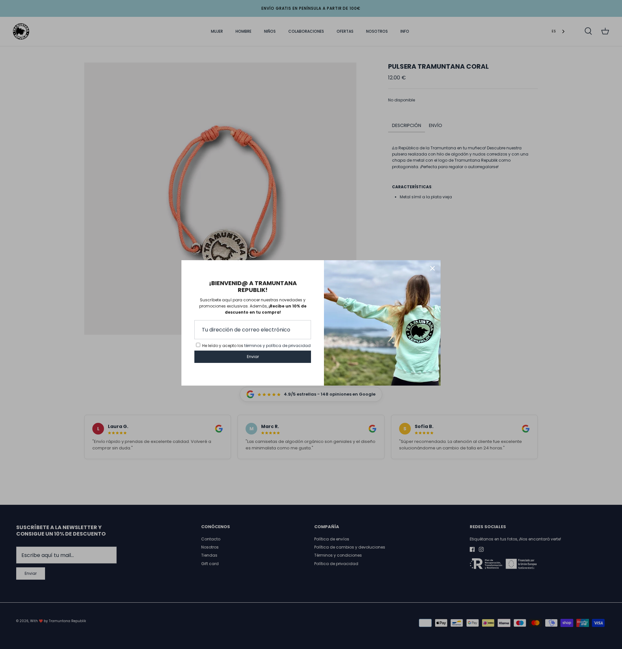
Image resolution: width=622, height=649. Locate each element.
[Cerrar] (432, 268)
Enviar (253, 356)
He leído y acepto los (256, 345)
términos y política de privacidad (277, 345)
